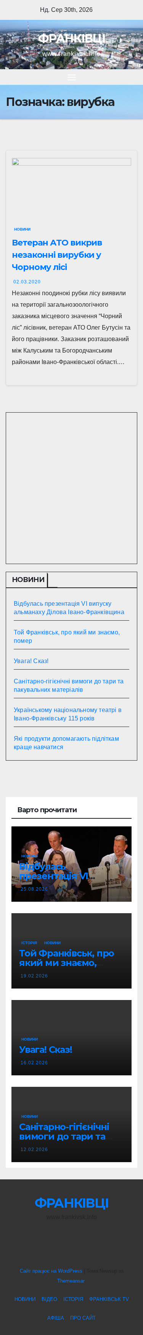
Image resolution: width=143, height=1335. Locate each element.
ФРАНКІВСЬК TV (109, 1299)
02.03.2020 (27, 282)
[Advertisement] (71, 488)
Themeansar (70, 1281)
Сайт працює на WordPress (52, 1271)
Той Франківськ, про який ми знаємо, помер (66, 963)
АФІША (55, 1318)
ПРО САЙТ (83, 1318)
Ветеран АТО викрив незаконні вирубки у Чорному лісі (57, 254)
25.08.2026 (34, 889)
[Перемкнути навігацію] (71, 77)
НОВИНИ (22, 229)
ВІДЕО (49, 1299)
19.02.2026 (34, 976)
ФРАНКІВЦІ (71, 38)
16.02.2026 (34, 1062)
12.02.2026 (34, 1149)
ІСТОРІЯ (29, 943)
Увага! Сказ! (31, 661)
